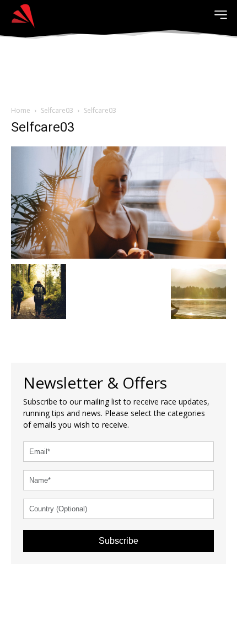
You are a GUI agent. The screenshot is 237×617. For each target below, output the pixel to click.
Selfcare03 (57, 110)
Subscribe (118, 540)
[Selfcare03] (118, 201)
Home (20, 110)
